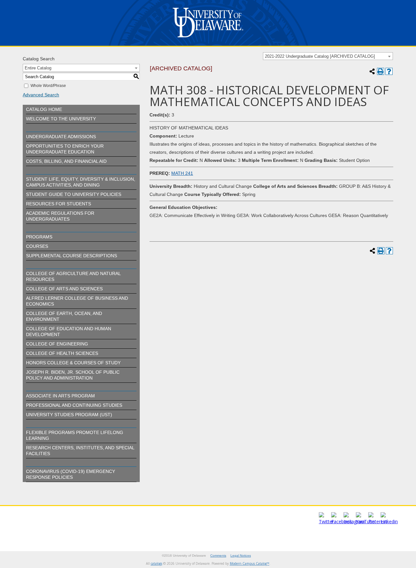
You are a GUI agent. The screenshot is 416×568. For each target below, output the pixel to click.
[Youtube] (365, 521)
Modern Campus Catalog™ (249, 563)
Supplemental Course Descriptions (71, 255)
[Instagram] (354, 521)
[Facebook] (341, 521)
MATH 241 (182, 173)
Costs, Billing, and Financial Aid (66, 161)
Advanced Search (41, 94)
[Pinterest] (377, 521)
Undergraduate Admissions (61, 136)
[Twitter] (326, 521)
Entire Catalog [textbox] (38, 68)
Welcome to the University (61, 118)
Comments (218, 555)
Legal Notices (240, 555)
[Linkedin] (389, 521)
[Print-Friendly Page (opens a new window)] (380, 71)
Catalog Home (44, 109)
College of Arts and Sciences (64, 288)
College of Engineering (57, 343)
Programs (39, 236)
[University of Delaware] (208, 38)
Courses (37, 246)
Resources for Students (58, 203)
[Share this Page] (372, 71)
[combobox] (328, 56)
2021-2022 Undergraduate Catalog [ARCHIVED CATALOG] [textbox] (320, 56)
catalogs (156, 563)
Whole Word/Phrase (48, 85)
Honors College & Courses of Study (73, 362)
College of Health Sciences (62, 353)
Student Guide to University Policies (73, 194)
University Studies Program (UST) (69, 414)
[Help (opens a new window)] (389, 71)
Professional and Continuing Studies (74, 405)
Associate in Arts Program (60, 395)
